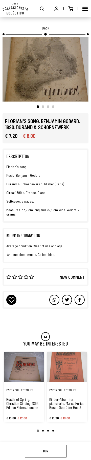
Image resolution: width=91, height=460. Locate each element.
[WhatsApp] (54, 300)
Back (45, 28)
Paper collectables (19, 390)
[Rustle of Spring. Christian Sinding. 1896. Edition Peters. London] (24, 367)
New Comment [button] (72, 277)
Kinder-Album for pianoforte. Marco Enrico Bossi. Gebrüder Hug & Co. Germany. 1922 (66, 403)
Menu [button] (85, 9)
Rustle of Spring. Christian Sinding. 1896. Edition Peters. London (22, 403)
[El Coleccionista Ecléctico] (15, 8)
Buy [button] (45, 451)
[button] (42, 9)
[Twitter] (80, 300)
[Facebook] (67, 300)
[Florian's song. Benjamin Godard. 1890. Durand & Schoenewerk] (45, 69)
